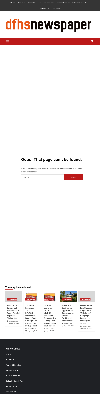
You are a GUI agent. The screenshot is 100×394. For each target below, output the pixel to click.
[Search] (92, 41)
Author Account (63, 3)
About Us (21, 3)
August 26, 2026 (14, 323)
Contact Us (56, 8)
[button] (7, 41)
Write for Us (44, 8)
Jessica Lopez (13, 321)
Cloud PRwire (12, 299)
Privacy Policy (49, 3)
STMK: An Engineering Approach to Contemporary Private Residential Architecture (68, 313)
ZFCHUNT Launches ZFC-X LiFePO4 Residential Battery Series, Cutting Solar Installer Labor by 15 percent (31, 315)
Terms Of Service (34, 3)
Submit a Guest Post (80, 3)
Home (12, 3)
